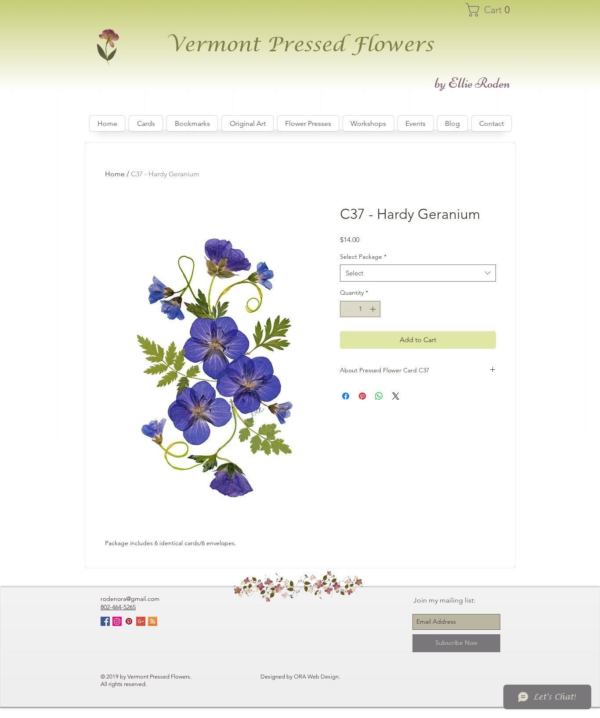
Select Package (363, 257)
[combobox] (418, 273)
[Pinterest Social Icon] (129, 621)
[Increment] (373, 309)
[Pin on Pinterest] (362, 396)
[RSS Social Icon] (152, 621)
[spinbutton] (360, 309)
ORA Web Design (316, 676)
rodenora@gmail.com (130, 599)
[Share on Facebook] (345, 396)
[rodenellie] (117, 621)
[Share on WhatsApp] (379, 396)
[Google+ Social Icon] (140, 621)
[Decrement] (346, 309)
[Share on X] (395, 396)
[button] (492, 10)
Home (115, 174)
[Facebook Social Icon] (105, 621)
